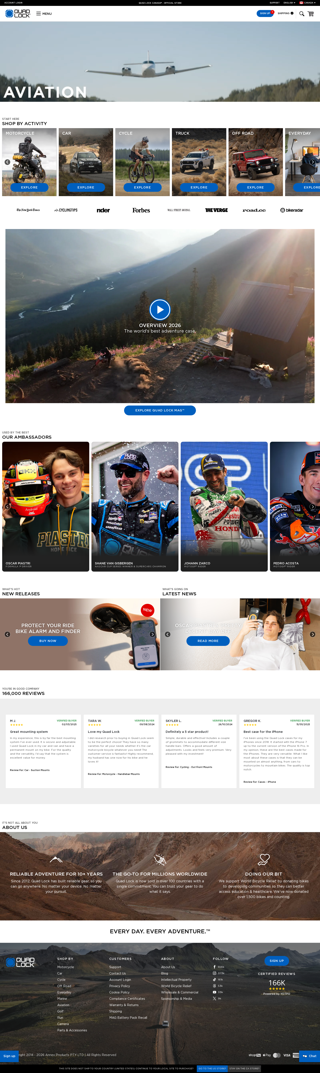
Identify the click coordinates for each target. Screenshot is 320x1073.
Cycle (61, 979)
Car (59, 973)
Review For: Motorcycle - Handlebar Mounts (114, 774)
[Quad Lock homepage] (18, 16)
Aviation (63, 1005)
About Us (168, 967)
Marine (62, 998)
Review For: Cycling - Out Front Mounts (189, 767)
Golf (60, 1011)
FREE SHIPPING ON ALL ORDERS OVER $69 (158, 3)
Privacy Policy (119, 986)
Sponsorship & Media (176, 998)
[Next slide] (313, 162)
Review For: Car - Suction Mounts (30, 770)
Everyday (64, 992)
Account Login (120, 979)
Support (275, 3)
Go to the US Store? (212, 1069)
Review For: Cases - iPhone (260, 782)
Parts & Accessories (72, 1030)
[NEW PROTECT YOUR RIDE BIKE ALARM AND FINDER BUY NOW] (80, 667)
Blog (164, 973)
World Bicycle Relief (176, 986)
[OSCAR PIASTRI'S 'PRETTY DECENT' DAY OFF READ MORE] (240, 667)
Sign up (9, 1056)
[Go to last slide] (7, 162)
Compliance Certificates (127, 998)
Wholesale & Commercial (179, 992)
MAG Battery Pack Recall (128, 1017)
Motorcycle (65, 967)
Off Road (64, 986)
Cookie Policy (119, 992)
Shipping (284, 13)
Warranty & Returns (124, 1005)
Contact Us (117, 973)
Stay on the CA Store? (244, 1069)
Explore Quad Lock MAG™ (159, 410)
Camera (63, 1024)
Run (60, 1017)
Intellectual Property (176, 979)
